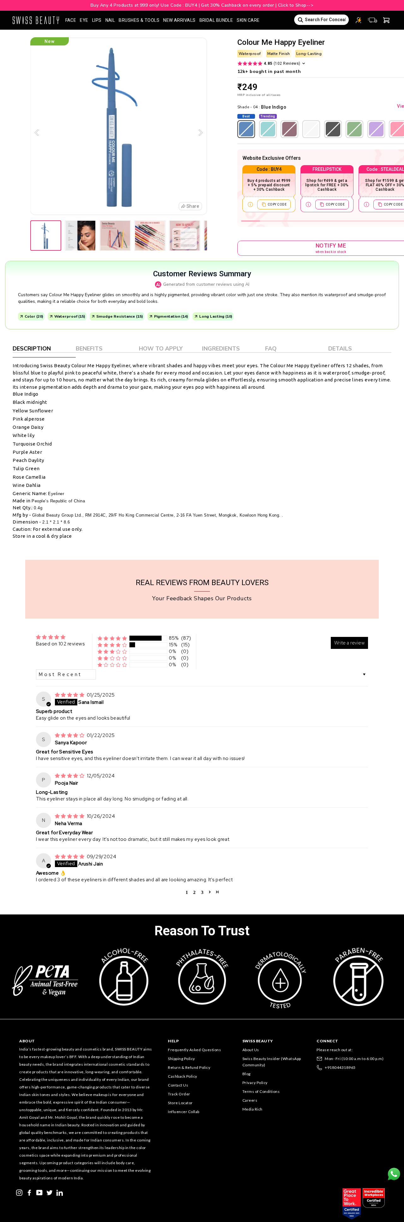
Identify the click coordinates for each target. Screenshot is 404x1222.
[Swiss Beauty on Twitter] (49, 1192)
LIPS (97, 20)
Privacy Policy (255, 1082)
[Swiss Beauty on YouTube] (39, 1192)
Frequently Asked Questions (194, 1049)
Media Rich (252, 1109)
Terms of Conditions (261, 1091)
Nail (110, 20)
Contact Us (178, 1085)
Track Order (179, 1094)
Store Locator (180, 1102)
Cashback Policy (182, 1076)
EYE (84, 20)
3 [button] (202, 892)
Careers (250, 1100)
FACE (70, 20)
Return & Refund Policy (189, 1067)
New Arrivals (179, 20)
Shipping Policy (181, 1058)
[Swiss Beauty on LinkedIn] (59, 1192)
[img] (70, 695)
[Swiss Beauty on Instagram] (19, 1192)
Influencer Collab (183, 1111)
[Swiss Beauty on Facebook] (29, 1192)
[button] (112, 638)
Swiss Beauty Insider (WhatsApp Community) (271, 1061)
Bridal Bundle (216, 20)
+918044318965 (340, 1067)
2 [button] (194, 892)
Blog (246, 1073)
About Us (250, 1049)
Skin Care (248, 20)
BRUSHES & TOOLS (139, 20)
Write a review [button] (349, 643)
